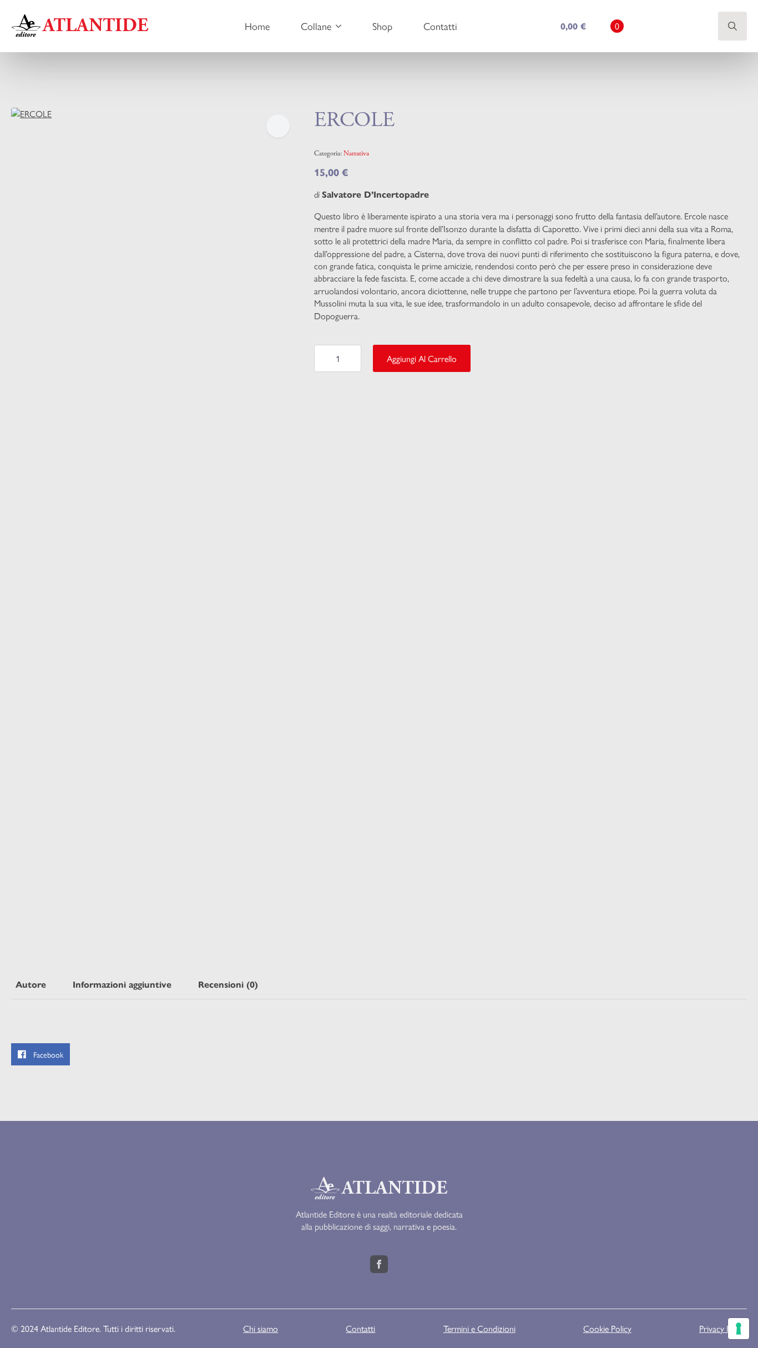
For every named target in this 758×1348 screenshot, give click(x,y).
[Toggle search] (732, 26)
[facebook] (379, 1264)
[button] (278, 126)
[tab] (30, 985)
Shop (382, 26)
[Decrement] (323, 358)
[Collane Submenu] (340, 26)
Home (257, 26)
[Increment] (352, 358)
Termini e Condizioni (479, 1328)
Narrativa (356, 153)
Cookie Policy (607, 1328)
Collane (316, 26)
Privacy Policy (723, 1328)
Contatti (440, 26)
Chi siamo (260, 1328)
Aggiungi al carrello (422, 358)
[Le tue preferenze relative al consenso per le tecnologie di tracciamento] (738, 1328)
